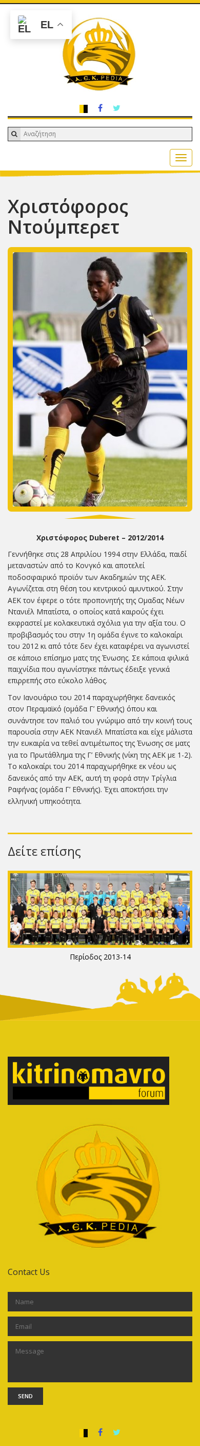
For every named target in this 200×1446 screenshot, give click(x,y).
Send (25, 1396)
